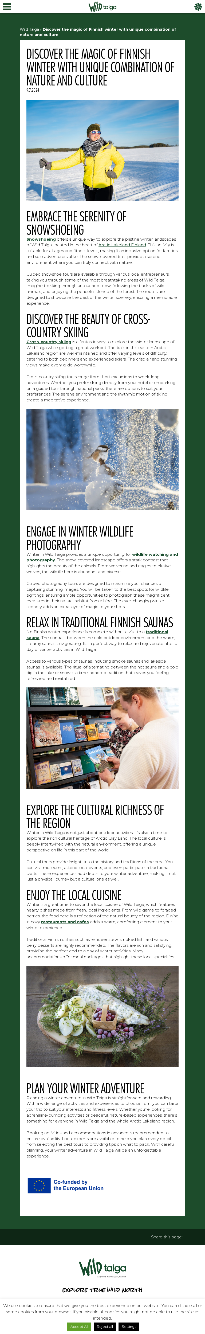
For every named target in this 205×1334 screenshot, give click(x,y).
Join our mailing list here (102, 684)
